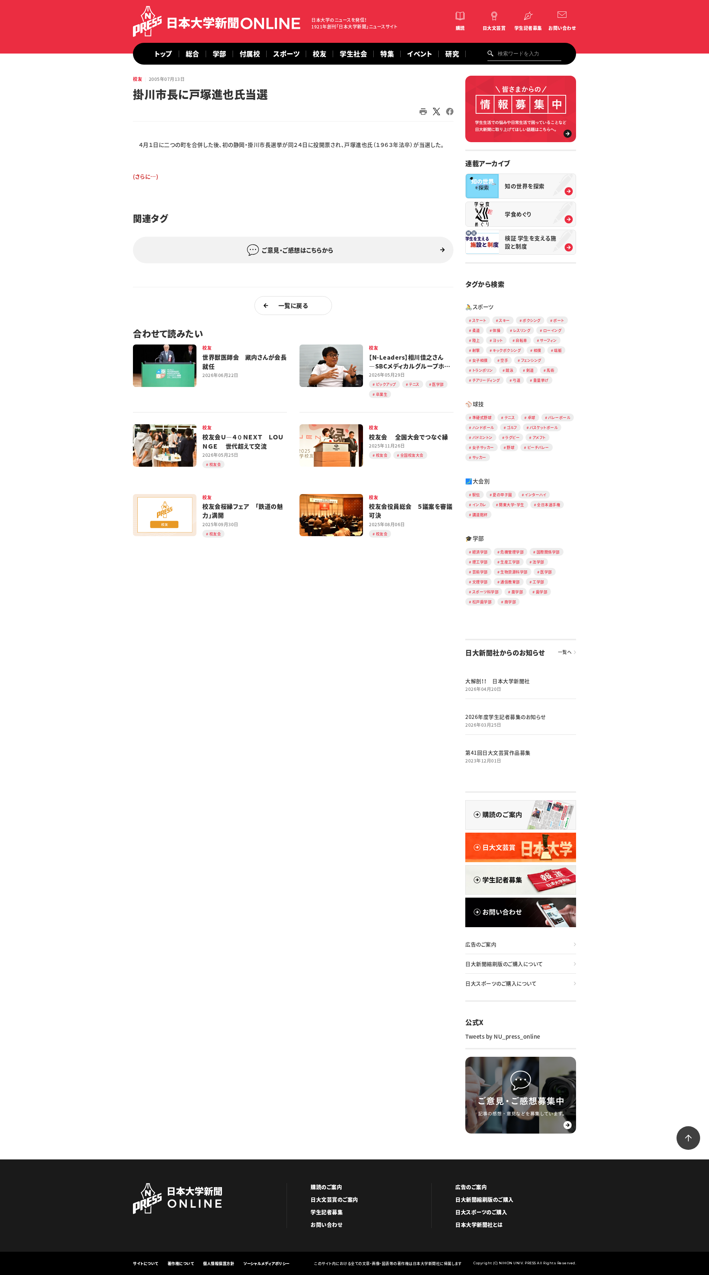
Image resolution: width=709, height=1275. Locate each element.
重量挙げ (541, 380)
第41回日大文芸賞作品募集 (498, 752)
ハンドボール (483, 427)
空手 (504, 360)
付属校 (250, 54)
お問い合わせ (562, 28)
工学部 (538, 582)
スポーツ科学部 (485, 591)
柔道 (476, 330)
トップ (163, 54)
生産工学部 (510, 562)
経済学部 (480, 552)
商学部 (510, 601)
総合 (192, 54)
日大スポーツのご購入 (481, 1212)
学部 (219, 54)
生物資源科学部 (514, 572)
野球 (510, 447)
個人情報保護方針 (218, 1263)
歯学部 (542, 591)
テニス (509, 417)
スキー (504, 320)
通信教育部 (510, 582)
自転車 (521, 340)
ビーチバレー (538, 447)
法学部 (538, 562)
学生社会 (353, 54)
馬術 (550, 370)
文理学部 (480, 582)
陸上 (476, 340)
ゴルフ (512, 427)
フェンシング (531, 360)
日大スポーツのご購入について (501, 983)
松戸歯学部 (482, 601)
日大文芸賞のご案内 (334, 1199)
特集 (387, 54)
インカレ (479, 504)
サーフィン (548, 340)
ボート (558, 320)
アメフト (539, 437)
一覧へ (565, 652)
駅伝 (476, 494)
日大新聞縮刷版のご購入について (504, 963)
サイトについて (145, 1263)
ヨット (498, 340)
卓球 (531, 417)
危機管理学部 (512, 552)
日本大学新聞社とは (479, 1224)
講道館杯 (480, 514)
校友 (319, 54)
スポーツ (286, 54)
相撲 (537, 350)
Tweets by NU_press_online (502, 1036)
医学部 (546, 572)
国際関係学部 (548, 552)
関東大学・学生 (511, 504)
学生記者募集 (528, 28)
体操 (496, 330)
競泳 (509, 370)
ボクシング (532, 320)
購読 (460, 28)
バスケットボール (544, 427)
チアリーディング (486, 380)
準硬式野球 (482, 417)
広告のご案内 (480, 944)
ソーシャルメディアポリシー (266, 1263)
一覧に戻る (293, 305)
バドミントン (482, 437)
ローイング (552, 330)
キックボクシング (507, 350)
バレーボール (559, 417)
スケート (479, 320)
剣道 (530, 370)
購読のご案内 (326, 1186)
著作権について (181, 1263)
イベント (419, 54)
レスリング (522, 330)
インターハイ (535, 494)
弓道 (516, 380)
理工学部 (480, 562)
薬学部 (517, 591)
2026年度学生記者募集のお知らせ (505, 716)
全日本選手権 (548, 504)
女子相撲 (480, 360)
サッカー (479, 457)
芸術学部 (480, 572)
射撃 (476, 350)
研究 (452, 54)
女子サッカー (483, 447)
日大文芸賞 (494, 28)
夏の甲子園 (502, 494)
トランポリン (482, 370)
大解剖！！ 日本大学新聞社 (497, 681)
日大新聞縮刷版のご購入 (484, 1199)
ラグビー (512, 437)
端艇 (558, 350)
